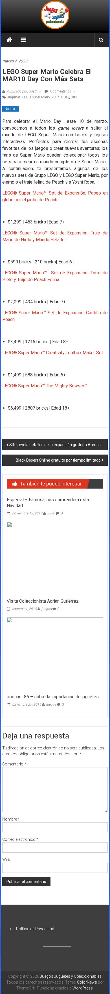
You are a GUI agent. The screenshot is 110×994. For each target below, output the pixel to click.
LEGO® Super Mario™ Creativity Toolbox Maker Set (52, 352)
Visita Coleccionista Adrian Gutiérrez (43, 601)
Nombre (11, 819)
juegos (46, 609)
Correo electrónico (20, 839)
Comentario (14, 764)
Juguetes (14, 97)
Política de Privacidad (35, 929)
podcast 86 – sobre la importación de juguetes (53, 696)
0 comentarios (60, 91)
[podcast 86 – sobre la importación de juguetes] (55, 654)
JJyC (51, 513)
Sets (74, 97)
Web (6, 859)
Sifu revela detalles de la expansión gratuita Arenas (55, 444)
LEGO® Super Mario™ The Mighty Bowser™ (44, 385)
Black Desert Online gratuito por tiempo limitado (58, 460)
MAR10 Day (60, 97)
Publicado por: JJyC (21, 91)
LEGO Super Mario (36, 97)
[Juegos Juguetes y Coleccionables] (55, 15)
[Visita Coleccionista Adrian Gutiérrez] (55, 558)
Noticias (11, 109)
